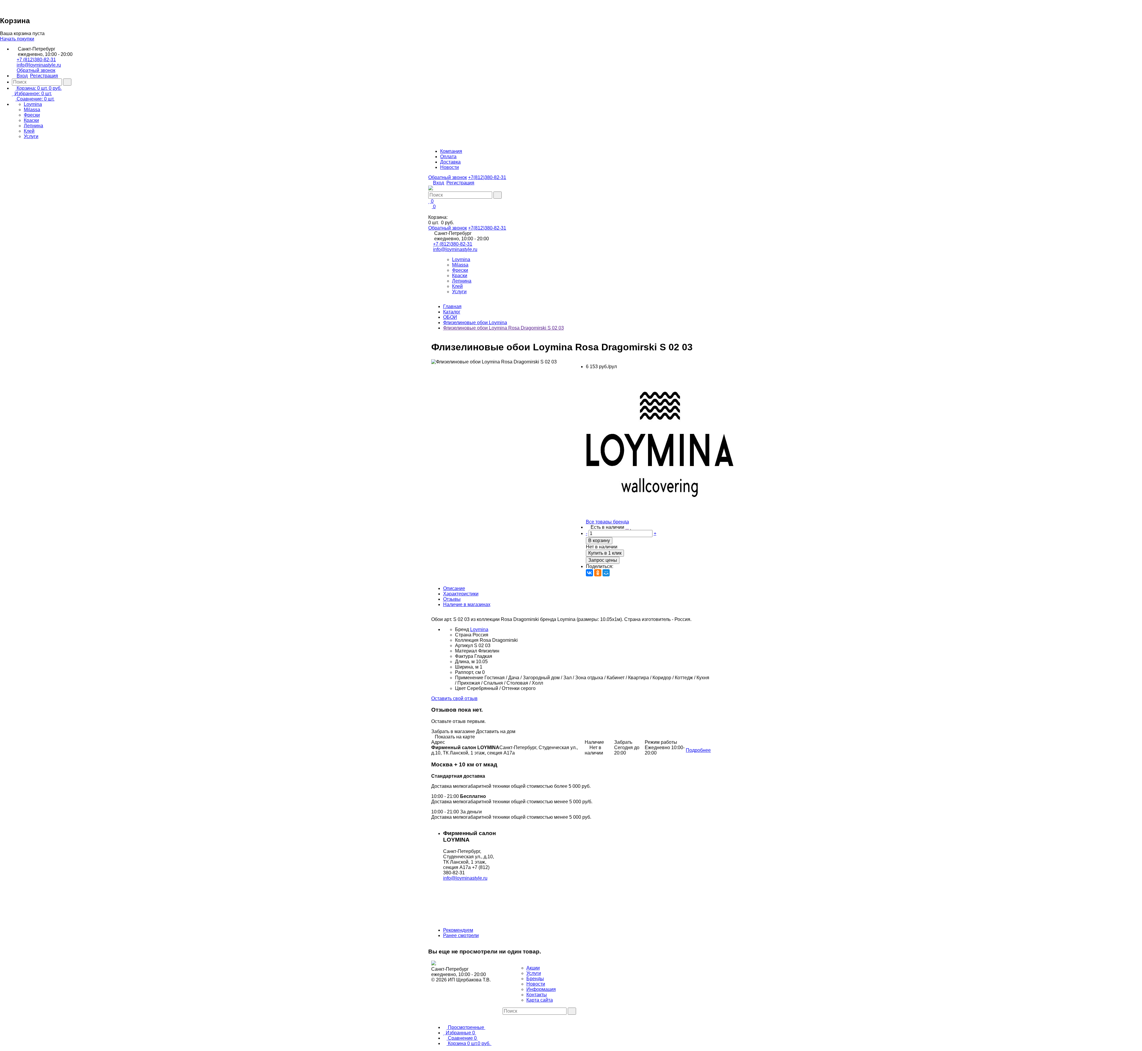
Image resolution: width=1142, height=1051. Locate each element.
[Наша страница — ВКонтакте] (504, 1017)
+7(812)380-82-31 (487, 177)
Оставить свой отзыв (454, 698)
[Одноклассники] (597, 572)
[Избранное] (631, 527)
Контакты (536, 994)
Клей (29, 131)
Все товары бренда (607, 521)
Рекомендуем (458, 930)
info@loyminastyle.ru (39, 65)
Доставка (450, 161)
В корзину (599, 540)
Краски (31, 120)
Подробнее (698, 750)
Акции (533, 967)
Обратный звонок (36, 70)
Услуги (31, 136)
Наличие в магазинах (466, 604)
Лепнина (33, 125)
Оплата (448, 156)
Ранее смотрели (461, 935)
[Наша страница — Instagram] (509, 1017)
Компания (451, 151)
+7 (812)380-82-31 (36, 59)
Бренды (535, 978)
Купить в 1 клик (605, 553)
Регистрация (44, 75)
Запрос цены (602, 560)
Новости (449, 167)
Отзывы (452, 599)
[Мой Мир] (606, 572)
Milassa (32, 109)
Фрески (32, 114)
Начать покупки (17, 38)
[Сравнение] (627, 527)
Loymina (33, 104)
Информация (541, 989)
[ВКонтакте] (589, 572)
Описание (454, 588)
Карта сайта (539, 1000)
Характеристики (461, 593)
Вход (22, 75)
